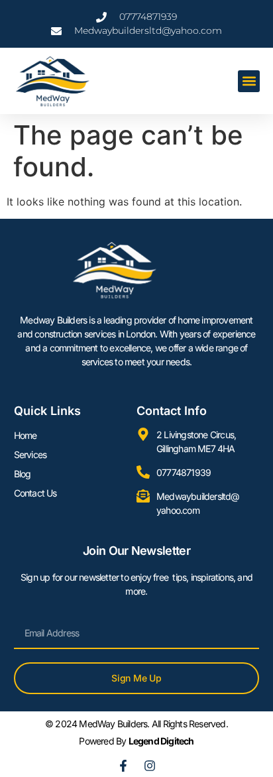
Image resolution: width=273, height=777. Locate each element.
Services (30, 454)
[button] (249, 81)
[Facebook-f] (123, 766)
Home (25, 435)
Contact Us (35, 493)
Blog (22, 473)
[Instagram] (150, 766)
